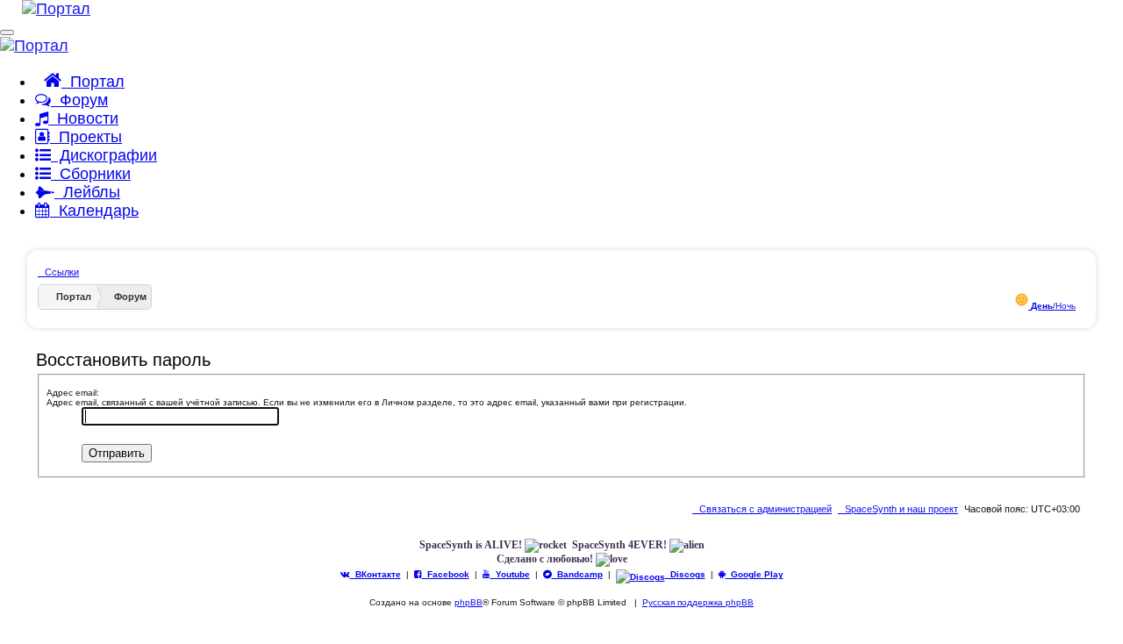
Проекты (86, 137)
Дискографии (104, 155)
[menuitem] (898, 509)
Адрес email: (72, 392)
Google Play (754, 574)
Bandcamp (577, 574)
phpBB (468, 602)
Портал (93, 81)
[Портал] (45, 9)
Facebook (445, 574)
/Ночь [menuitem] (1053, 306)
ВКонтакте (375, 574)
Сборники (91, 173)
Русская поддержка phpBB (698, 602)
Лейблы (87, 192)
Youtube (510, 574)
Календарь (94, 210)
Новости (83, 118)
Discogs (685, 574)
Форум (79, 100)
